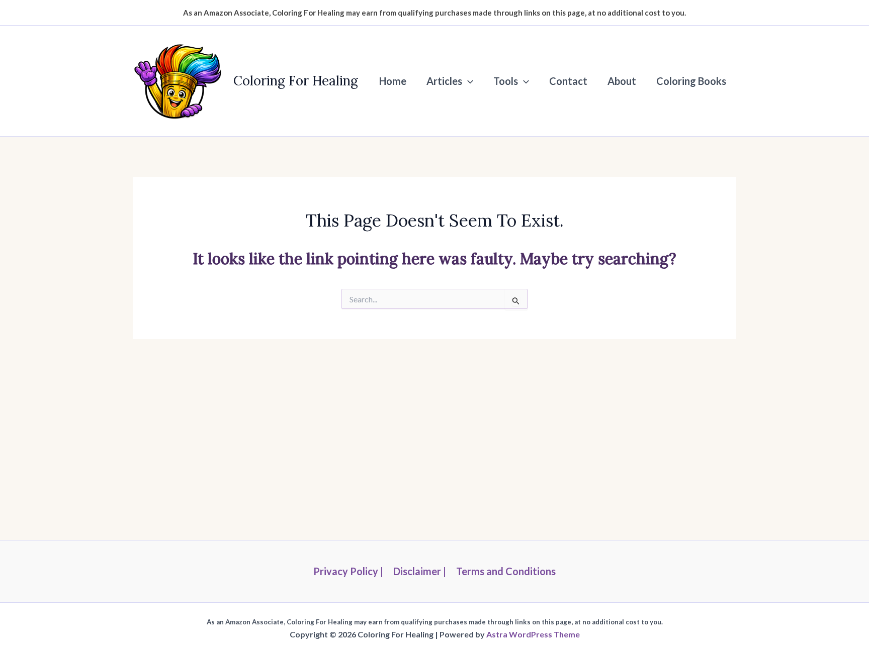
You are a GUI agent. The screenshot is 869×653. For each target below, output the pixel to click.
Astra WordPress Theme (533, 634)
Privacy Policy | (348, 571)
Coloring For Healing (295, 80)
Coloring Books (691, 81)
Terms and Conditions (506, 571)
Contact (568, 81)
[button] (467, 81)
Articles (444, 81)
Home (392, 81)
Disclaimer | (419, 571)
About (621, 81)
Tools (505, 81)
